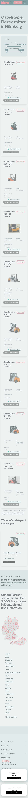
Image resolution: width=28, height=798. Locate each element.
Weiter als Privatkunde (14, 778)
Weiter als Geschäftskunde (14, 793)
